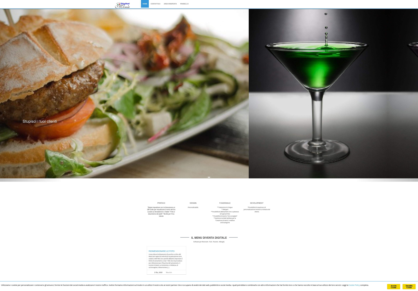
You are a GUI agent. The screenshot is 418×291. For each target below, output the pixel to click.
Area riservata (170, 4)
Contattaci (155, 4)
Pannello (184, 4)
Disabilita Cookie (409, 286)
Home (145, 4)
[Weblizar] (122, 5)
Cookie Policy (354, 285)
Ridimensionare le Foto (161, 251)
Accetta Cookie (393, 286)
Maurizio (169, 272)
